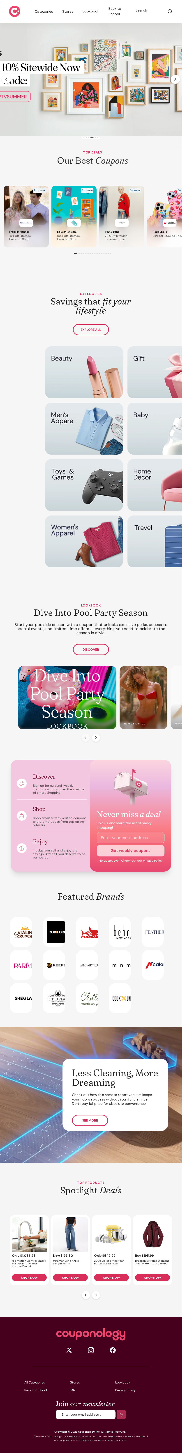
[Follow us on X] (69, 1350)
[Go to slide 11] (99, 253)
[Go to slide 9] (94, 253)
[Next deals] (96, 1295)
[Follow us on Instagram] (91, 1350)
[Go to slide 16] (110, 253)
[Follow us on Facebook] (113, 1350)
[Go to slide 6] (96, 138)
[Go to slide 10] (97, 253)
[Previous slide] (6, 79)
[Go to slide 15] (108, 253)
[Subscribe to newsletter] (121, 1414)
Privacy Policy (152, 861)
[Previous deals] (86, 1295)
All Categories (34, 1382)
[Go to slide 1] (84, 138)
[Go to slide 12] (101, 253)
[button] (26, 216)
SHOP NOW (29, 1278)
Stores (67, 11)
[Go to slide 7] (90, 253)
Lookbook (91, 11)
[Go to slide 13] (103, 253)
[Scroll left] (86, 738)
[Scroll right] (96, 738)
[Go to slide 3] (88, 138)
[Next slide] (175, 79)
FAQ (73, 1390)
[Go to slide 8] (92, 253)
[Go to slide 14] (106, 253)
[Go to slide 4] (90, 138)
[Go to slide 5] (93, 138)
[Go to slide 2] (86, 138)
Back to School (115, 11)
